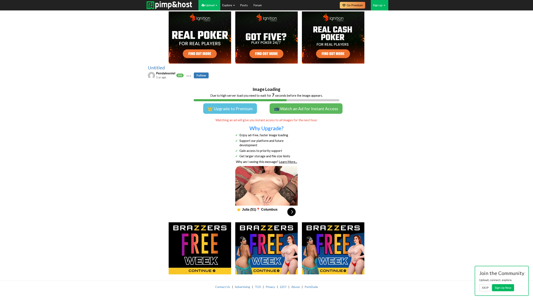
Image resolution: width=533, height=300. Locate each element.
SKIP (485, 287)
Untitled (156, 67)
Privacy (270, 287)
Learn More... (288, 162)
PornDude (311, 287)
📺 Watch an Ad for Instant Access (306, 108)
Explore (227, 5)
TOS (258, 287)
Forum (258, 5)
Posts (244, 5)
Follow (201, 75)
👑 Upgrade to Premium (230, 108)
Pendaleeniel (165, 73)
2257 (283, 287)
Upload (210, 5)
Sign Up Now (503, 287)
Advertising (242, 287)
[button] (189, 75)
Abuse (295, 287)
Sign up (378, 5)
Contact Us (222, 287)
